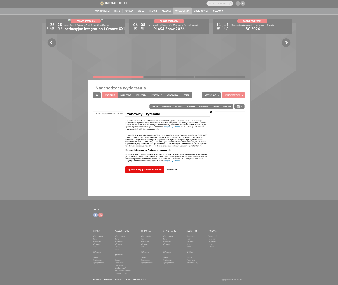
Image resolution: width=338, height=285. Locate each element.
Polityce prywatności (172, 160)
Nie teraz (172, 169)
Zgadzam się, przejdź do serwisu (145, 169)
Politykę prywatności (172, 127)
